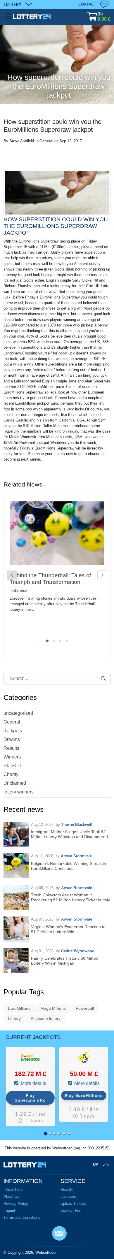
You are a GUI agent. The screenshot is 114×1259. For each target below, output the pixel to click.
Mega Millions (53, 1008)
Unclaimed (15, 783)
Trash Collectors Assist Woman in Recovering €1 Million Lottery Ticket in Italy (70, 897)
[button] (45, 1133)
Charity (11, 774)
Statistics (13, 765)
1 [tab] (47, 641)
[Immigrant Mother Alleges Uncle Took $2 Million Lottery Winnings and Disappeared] (16, 834)
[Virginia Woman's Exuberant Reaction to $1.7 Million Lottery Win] (16, 929)
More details (33, 1083)
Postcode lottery (46, 1018)
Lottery (14, 1018)
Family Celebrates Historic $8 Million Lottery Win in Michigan (64, 960)
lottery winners (19, 791)
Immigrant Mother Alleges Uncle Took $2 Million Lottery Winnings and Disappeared (69, 834)
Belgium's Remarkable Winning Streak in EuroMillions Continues (68, 866)
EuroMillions (19, 1008)
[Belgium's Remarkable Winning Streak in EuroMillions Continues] (16, 865)
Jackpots (13, 730)
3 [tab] (60, 641)
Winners (12, 756)
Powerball (85, 1008)
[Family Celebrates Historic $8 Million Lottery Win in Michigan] (16, 960)
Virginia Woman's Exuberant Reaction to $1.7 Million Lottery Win (68, 929)
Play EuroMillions (84, 1095)
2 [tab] (54, 641)
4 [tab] (66, 641)
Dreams (12, 739)
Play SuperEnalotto (30, 1097)
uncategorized (18, 713)
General (46, 141)
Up (95, 1164)
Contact (87, 4)
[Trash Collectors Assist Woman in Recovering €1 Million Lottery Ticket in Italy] (16, 897)
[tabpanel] (57, 566)
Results (11, 748)
